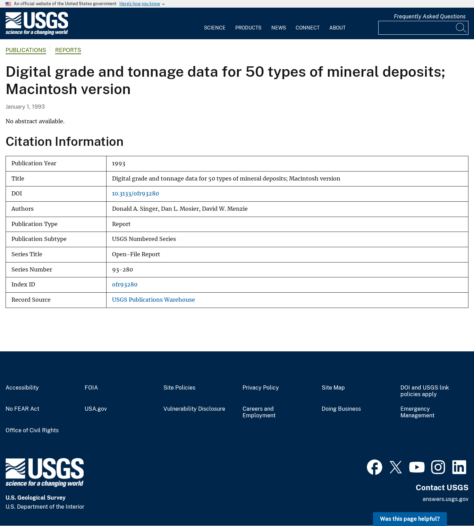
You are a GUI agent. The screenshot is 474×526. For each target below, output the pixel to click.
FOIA (91, 388)
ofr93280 (124, 284)
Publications (26, 50)
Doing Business (341, 409)
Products (248, 28)
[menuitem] (214, 23)
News (278, 28)
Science (215, 28)
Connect (308, 28)
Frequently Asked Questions (430, 16)
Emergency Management (417, 412)
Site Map (333, 388)
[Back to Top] (449, 501)
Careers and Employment (259, 412)
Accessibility (22, 388)
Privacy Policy (261, 388)
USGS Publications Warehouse (153, 300)
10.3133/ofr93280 (135, 193)
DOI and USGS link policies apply (424, 391)
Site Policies (179, 388)
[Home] (37, 33)
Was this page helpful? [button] (410, 519)
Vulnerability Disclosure (194, 409)
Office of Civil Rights (32, 430)
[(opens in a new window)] (374, 466)
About (337, 28)
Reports (68, 50)
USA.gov (96, 409)
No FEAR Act (22, 409)
